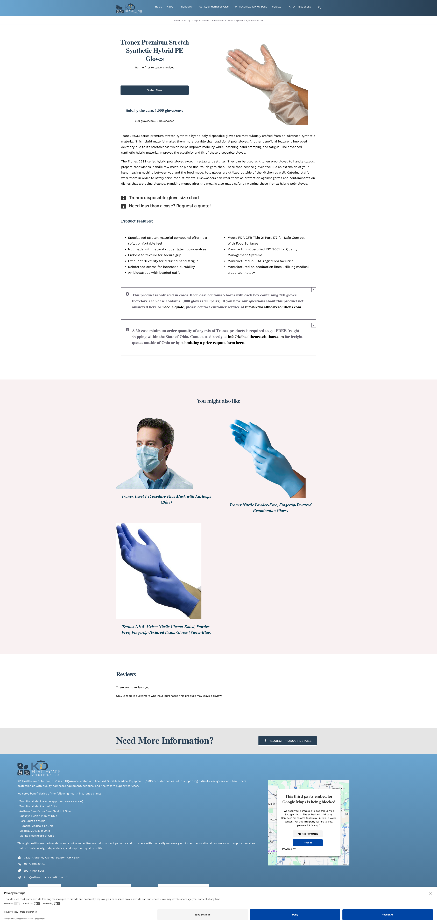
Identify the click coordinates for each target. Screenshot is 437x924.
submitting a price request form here (212, 342)
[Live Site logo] (129, 4)
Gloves (205, 20)
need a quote (173, 307)
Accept (308, 842)
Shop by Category (191, 20)
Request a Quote (143, 451)
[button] (319, 7)
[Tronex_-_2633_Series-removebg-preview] (265, 82)
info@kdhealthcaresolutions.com (273, 307)
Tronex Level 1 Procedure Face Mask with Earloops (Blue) (166, 499)
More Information (308, 834)
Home (177, 20)
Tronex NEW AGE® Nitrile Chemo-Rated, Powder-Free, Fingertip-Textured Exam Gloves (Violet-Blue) (166, 629)
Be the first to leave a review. (154, 67)
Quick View (169, 451)
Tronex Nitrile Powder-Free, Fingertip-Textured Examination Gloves (270, 507)
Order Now (155, 90)
